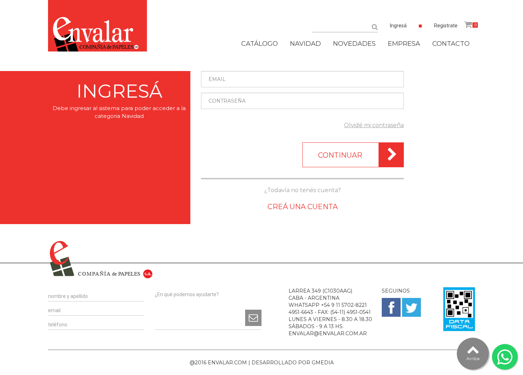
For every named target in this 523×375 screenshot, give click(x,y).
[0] (468, 24)
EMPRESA (404, 44)
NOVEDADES (354, 44)
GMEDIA (323, 362)
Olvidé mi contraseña (374, 125)
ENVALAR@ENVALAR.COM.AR (328, 333)
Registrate (446, 25)
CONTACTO (451, 44)
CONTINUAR (340, 155)
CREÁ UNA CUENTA (303, 206)
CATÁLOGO (259, 44)
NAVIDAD (305, 44)
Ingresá (398, 25)
